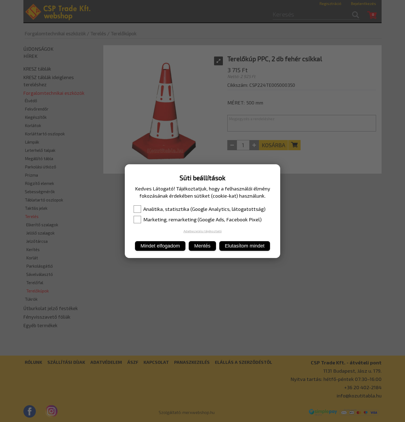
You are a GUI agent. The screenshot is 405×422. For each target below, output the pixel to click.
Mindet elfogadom (160, 246)
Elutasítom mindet (244, 246)
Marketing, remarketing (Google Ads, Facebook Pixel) (202, 219)
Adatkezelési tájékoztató (202, 231)
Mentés (202, 246)
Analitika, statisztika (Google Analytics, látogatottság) (204, 208)
